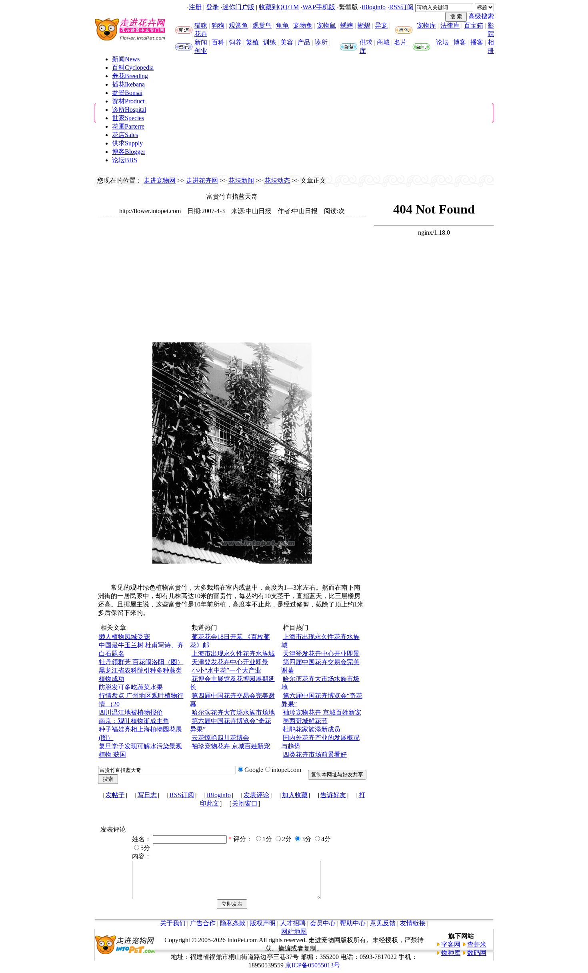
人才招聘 (293, 923)
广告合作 (203, 923)
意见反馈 (383, 923)
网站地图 (294, 931)
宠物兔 (302, 25)
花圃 (128, 126)
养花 (130, 76)
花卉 (200, 33)
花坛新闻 (241, 180)
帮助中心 (353, 923)
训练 (269, 42)
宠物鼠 (326, 25)
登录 (212, 7)
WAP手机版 (318, 7)
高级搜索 (481, 16)
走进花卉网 (202, 180)
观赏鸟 (262, 25)
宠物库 (426, 25)
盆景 (127, 92)
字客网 (450, 944)
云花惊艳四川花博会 (220, 737)
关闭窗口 (245, 803)
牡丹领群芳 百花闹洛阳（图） (141, 662)
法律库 (450, 25)
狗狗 (218, 25)
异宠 (381, 25)
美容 (286, 42)
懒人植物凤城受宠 (124, 636)
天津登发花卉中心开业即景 (230, 662)
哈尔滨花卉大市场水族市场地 (233, 712)
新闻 (200, 42)
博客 (459, 42)
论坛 (442, 42)
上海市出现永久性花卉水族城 (233, 653)
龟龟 (282, 25)
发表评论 (256, 795)
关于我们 (173, 923)
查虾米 (476, 944)
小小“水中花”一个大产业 (226, 670)
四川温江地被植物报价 (131, 712)
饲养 (235, 42)
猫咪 (200, 25)
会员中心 (323, 923)
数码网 (476, 952)
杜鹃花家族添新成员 (311, 729)
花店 (125, 134)
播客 (476, 42)
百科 (218, 42)
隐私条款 (233, 923)
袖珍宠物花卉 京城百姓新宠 (231, 746)
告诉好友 (333, 795)
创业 (200, 50)
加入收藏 (295, 795)
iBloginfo (374, 7)
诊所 (321, 42)
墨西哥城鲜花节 (305, 720)
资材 (128, 101)
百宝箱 (473, 25)
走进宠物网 (160, 180)
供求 (366, 42)
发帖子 (115, 795)
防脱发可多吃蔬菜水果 (131, 687)
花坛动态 (277, 180)
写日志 (147, 795)
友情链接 (413, 923)
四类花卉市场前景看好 (315, 754)
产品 (304, 42)
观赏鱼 (238, 25)
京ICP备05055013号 (312, 965)
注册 (195, 7)
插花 (128, 84)
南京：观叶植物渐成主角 (134, 720)
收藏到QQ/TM (279, 7)
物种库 (450, 952)
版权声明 (263, 923)
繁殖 (252, 42)
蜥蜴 (364, 25)
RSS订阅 (401, 7)
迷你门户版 (238, 7)
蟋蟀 (346, 25)
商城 (383, 42)
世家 (128, 118)
